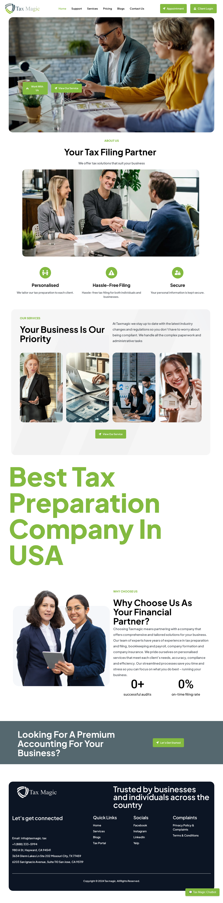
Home (62, 8)
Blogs (121, 8)
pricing (107, 8)
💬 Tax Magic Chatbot (202, 892)
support (76, 8)
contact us (137, 8)
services (92, 8)
